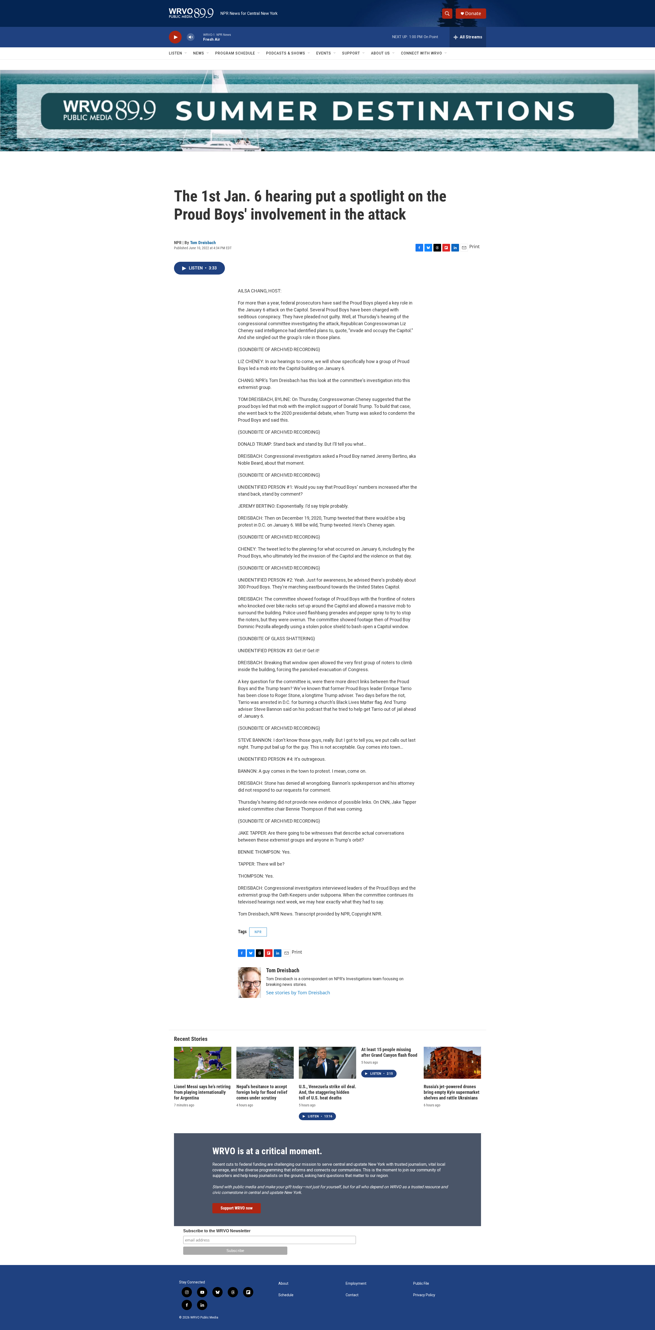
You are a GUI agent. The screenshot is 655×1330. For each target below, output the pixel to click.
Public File (421, 1283)
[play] (175, 37)
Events (323, 53)
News (198, 53)
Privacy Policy (424, 1295)
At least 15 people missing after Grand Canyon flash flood (389, 1052)
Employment (356, 1283)
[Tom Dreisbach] (249, 982)
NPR (258, 932)
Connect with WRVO (421, 53)
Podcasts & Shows (285, 53)
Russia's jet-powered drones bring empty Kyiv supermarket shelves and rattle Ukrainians (451, 1092)
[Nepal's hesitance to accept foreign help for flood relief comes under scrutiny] (265, 1063)
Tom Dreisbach (203, 242)
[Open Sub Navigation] (186, 53)
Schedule (285, 1295)
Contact (352, 1295)
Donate (473, 13)
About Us (380, 53)
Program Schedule (235, 53)
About (283, 1283)
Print (474, 246)
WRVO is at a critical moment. (267, 1151)
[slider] (199, 37)
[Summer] (327, 110)
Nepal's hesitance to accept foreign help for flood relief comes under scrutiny (261, 1092)
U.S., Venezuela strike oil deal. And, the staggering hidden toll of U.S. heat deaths (327, 1092)
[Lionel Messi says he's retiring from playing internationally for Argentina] (202, 1063)
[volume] (190, 37)
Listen (175, 53)
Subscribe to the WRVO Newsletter (216, 1231)
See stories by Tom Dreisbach (298, 992)
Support (351, 53)
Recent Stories (191, 1039)
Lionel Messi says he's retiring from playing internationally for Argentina (202, 1092)
